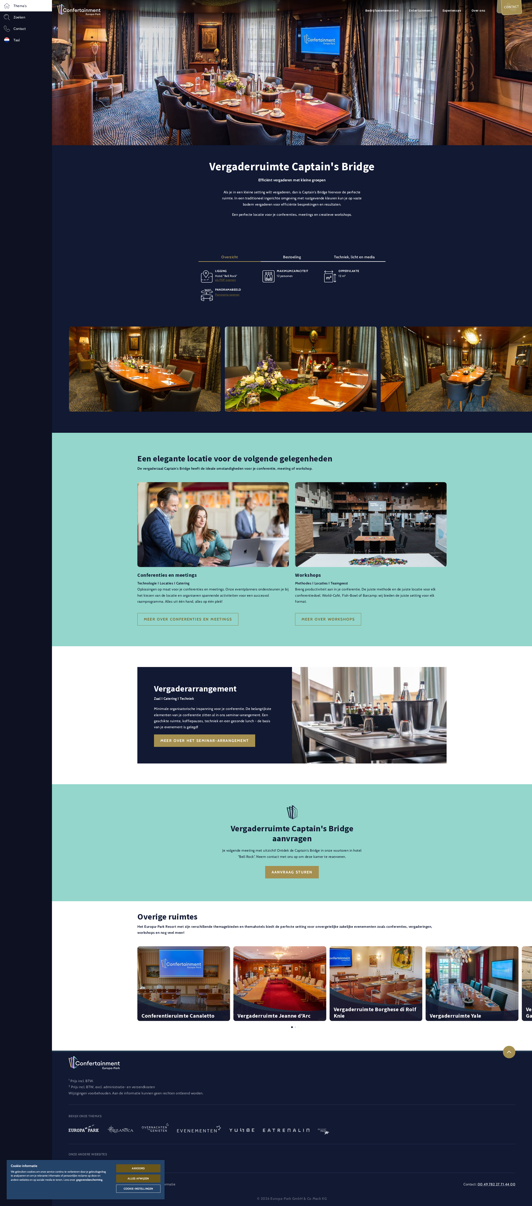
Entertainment (420, 10)
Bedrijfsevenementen (382, 10)
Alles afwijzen (138, 1178)
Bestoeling (292, 257)
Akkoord (138, 1168)
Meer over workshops (328, 619)
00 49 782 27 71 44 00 (497, 1184)
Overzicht (229, 257)
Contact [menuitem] (511, 6)
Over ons (478, 10)
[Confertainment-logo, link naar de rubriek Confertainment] (79, 9)
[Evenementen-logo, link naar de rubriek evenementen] (199, 1129)
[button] (26, 5)
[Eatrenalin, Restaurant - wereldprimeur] (286, 1129)
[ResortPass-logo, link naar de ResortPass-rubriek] (324, 1129)
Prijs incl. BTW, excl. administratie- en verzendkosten (113, 1087)
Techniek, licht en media (354, 257)
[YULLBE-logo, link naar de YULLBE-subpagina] (242, 1129)
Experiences (452, 10)
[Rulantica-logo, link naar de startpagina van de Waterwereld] (120, 1129)
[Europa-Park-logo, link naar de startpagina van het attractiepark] (83, 1129)
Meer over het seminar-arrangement (204, 740)
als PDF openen (225, 280)
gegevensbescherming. (89, 1179)
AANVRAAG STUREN (292, 872)
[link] (509, 1052)
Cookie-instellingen (138, 1188)
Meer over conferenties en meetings (188, 619)
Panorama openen (227, 295)
